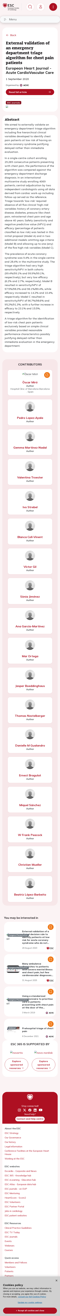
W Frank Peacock (30, 835)
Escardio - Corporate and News (21, 1171)
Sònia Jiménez (30, 596)
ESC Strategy (11, 1133)
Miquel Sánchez (30, 805)
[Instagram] (19, 1110)
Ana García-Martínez (30, 626)
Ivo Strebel (30, 507)
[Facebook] (29, 1110)
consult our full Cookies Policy (32, 1297)
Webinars (9, 1245)
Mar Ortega (30, 656)
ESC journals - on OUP (16, 1188)
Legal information (13, 1146)
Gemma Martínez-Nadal (30, 447)
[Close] (56, 1280)
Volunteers (10, 1267)
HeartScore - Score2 (15, 1197)
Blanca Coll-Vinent (30, 537)
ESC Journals (11, 1236)
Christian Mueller (30, 864)
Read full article (18, 92)
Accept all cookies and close (31, 1311)
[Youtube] (40, 1110)
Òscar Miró (30, 382)
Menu (13, 19)
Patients (9, 1271)
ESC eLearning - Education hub (20, 1179)
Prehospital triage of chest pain (37, 1030)
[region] (30, 1296)
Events (8, 1241)
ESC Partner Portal (14, 1206)
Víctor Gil (30, 566)
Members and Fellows (16, 1262)
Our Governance (13, 1137)
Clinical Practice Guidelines (18, 1228)
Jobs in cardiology (13, 1211)
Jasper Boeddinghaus (30, 686)
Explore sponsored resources (16, 1065)
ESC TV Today (12, 1232)
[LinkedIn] (35, 1110)
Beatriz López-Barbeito (30, 894)
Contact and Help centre (30, 1118)
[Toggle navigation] (53, 7)
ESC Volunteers (12, 1202)
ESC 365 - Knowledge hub (18, 1175)
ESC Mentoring (12, 1193)
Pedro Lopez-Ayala (30, 418)
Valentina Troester (30, 477)
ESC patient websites (16, 1215)
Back (13, 35)
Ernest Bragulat (30, 775)
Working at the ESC (14, 1158)
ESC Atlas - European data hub (20, 1184)
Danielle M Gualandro (30, 745)
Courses (9, 1250)
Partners (9, 1275)
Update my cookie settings (30, 1302)
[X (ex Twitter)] (24, 1110)
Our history (10, 1142)
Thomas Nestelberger (30, 716)
